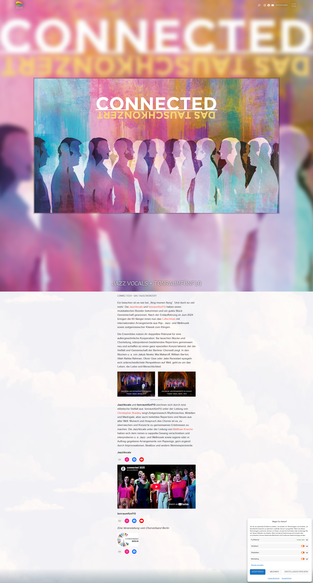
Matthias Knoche (183, 429)
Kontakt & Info (286, 578)
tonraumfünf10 (157, 306)
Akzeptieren (257, 572)
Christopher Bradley (129, 412)
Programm (281, 5)
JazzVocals (136, 306)
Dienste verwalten (257, 565)
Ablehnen (274, 572)
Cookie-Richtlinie (273, 578)
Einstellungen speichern (296, 572)
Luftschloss (169, 318)
